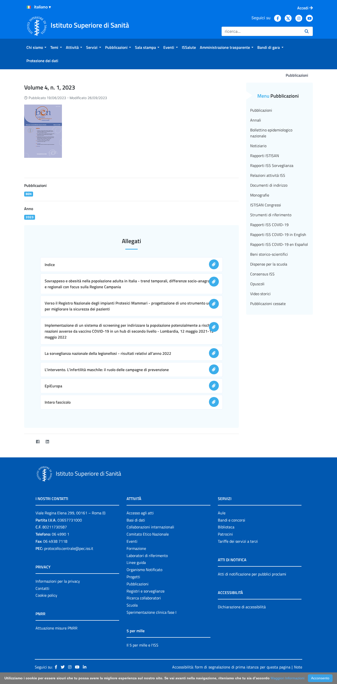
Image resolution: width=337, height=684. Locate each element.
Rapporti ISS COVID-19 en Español (279, 244)
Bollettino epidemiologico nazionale (271, 133)
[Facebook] (37, 442)
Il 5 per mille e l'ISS (142, 645)
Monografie (259, 195)
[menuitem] (36, 47)
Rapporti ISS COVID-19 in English (278, 234)
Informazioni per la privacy (58, 581)
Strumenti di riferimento (270, 215)
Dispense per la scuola (268, 264)
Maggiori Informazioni (287, 678)
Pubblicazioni (261, 110)
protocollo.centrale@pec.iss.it (68, 548)
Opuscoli (257, 284)
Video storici (260, 294)
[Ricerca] (307, 31)
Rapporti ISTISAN (264, 156)
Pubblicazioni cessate (268, 303)
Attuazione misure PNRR (56, 628)
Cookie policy (46, 595)
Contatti (42, 588)
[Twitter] (28, 442)
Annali (255, 120)
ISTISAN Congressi (265, 205)
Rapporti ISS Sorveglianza (271, 165)
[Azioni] (29, 7)
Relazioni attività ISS (267, 175)
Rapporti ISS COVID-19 (269, 225)
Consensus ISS (262, 274)
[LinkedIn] (47, 442)
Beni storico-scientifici (269, 254)
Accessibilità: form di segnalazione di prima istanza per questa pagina (231, 667)
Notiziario (258, 146)
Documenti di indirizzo (268, 185)
